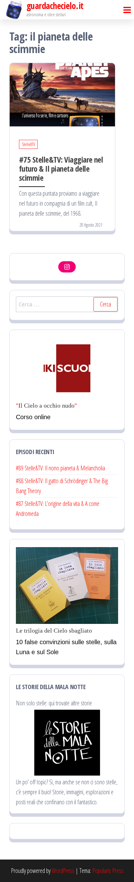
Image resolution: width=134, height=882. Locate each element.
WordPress (63, 870)
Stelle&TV (28, 144)
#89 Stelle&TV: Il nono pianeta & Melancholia (60, 468)
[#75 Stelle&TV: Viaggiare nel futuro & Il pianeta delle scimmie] (62, 94)
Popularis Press (107, 870)
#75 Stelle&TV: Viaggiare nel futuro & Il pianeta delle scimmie (61, 168)
